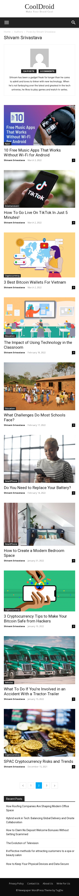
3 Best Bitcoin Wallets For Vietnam (35, 282)
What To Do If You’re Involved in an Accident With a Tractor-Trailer (34, 691)
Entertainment (12, 206)
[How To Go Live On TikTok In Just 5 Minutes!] (39, 189)
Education (10, 336)
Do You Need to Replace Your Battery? (37, 487)
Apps (7, 143)
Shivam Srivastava (14, 160)
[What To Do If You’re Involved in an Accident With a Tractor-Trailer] (39, 660)
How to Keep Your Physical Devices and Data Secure (37, 863)
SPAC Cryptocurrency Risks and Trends (38, 761)
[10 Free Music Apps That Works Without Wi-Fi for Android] (39, 125)
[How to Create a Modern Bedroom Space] (39, 524)
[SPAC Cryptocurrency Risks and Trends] (39, 733)
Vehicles (9, 682)
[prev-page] (23, 785)
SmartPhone (11, 481)
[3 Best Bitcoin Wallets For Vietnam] (39, 254)
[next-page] (54, 785)
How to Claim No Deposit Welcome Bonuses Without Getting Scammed (37, 832)
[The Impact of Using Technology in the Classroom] (39, 317)
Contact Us (33, 883)
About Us (48, 883)
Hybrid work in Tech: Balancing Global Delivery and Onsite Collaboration (40, 820)
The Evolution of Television (22, 843)
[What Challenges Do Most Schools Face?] (39, 386)
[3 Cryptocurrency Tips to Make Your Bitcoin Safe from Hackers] (39, 591)
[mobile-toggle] (6, 22)
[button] (73, 22)
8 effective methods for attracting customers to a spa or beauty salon (40, 853)
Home (7, 31)
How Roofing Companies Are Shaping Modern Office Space (37, 808)
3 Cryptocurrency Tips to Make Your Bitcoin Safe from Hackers (35, 618)
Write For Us (63, 883)
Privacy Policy (16, 883)
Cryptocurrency (12, 275)
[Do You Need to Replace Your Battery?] (39, 459)
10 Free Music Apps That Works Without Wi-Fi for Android (32, 152)
